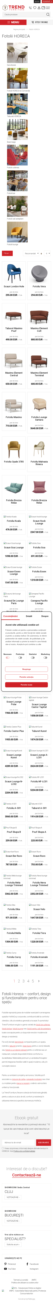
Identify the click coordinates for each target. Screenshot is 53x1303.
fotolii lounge (18, 1029)
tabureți (13, 1046)
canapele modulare (34, 1079)
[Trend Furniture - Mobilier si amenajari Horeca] (13, 8)
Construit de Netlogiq (26, 1299)
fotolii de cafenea (43, 1025)
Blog (37, 1)
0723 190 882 (41, 22)
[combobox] (26, 14)
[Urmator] (39, 981)
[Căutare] (48, 14)
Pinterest (12, 1264)
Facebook (34, 1264)
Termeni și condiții (20, 1280)
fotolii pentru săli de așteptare (39, 1029)
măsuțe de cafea (18, 1079)
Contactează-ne (26, 1175)
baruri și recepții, (23, 1083)
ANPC (34, 1280)
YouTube (12, 1269)
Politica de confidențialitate (24, 1151)
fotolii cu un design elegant (16, 1050)
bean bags (27, 1046)
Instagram (34, 1269)
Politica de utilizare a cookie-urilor (24, 1283)
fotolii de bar (7, 1029)
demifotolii (19, 1042)
